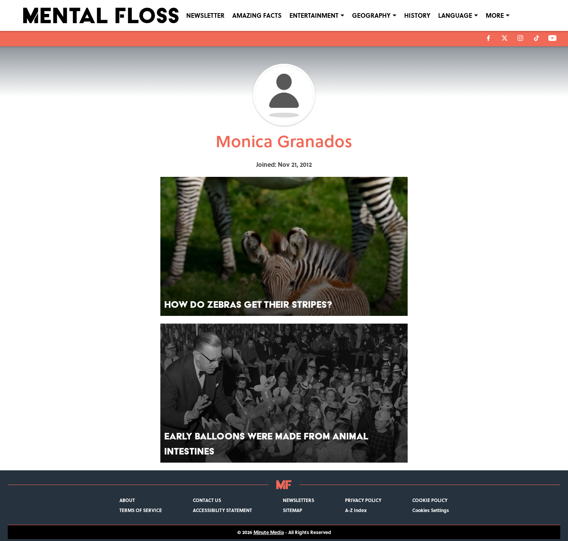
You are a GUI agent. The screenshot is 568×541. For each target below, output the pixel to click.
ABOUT (127, 500)
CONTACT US (207, 500)
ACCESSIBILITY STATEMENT (222, 510)
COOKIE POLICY (429, 500)
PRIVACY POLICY (363, 500)
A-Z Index (356, 510)
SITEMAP (292, 510)
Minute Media (268, 532)
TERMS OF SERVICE (140, 510)
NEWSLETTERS (298, 500)
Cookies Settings (430, 510)
